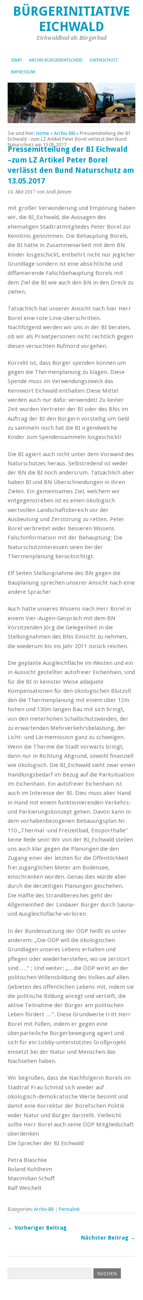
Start (16, 60)
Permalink (69, 1209)
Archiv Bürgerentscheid (56, 60)
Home (42, 133)
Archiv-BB (64, 133)
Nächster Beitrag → (108, 1238)
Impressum (23, 72)
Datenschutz (104, 60)
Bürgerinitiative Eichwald (71, 19)
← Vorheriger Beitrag (37, 1228)
